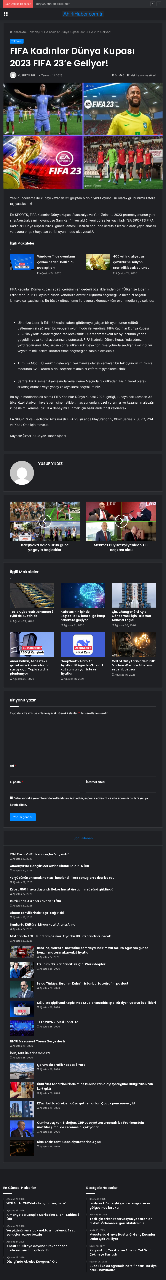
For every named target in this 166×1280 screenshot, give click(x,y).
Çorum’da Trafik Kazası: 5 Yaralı (62, 1065)
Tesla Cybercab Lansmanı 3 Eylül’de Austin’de (32, 614)
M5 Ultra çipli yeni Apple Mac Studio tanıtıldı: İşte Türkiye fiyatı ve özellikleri (96, 1003)
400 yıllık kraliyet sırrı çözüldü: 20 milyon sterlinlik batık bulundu (131, 262)
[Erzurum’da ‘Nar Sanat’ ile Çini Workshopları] (22, 970)
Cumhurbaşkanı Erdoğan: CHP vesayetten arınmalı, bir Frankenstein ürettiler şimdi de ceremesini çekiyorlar (90, 1124)
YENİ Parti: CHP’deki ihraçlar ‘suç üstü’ (39, 854)
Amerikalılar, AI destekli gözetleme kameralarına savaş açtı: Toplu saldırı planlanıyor (29, 667)
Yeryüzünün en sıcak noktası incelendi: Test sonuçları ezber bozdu (80, 3)
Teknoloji (34, 32)
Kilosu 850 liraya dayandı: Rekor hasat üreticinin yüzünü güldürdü (61, 889)
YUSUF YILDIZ (26, 75)
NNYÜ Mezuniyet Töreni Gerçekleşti (37, 1041)
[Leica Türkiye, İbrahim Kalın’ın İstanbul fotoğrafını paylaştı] (22, 989)
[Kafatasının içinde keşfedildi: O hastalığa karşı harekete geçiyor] (83, 595)
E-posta (16, 782)
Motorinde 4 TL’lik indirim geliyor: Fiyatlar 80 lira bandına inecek (60, 936)
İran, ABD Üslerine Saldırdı (30, 1053)
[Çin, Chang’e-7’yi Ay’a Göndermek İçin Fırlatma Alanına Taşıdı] (134, 595)
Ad (13, 765)
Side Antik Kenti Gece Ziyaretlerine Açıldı (69, 1142)
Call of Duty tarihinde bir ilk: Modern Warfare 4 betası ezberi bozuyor (134, 665)
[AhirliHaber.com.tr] (83, 14)
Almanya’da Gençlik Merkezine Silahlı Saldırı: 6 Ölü (49, 866)
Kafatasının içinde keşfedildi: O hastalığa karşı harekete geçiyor (83, 616)
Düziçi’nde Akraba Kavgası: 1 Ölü (35, 901)
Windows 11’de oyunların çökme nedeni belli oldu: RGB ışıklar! (56, 262)
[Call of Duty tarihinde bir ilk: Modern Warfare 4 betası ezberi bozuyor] (134, 644)
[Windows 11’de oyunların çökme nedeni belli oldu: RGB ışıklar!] (22, 262)
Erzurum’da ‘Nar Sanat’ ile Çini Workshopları (71, 964)
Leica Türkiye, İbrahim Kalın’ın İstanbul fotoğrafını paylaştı (83, 983)
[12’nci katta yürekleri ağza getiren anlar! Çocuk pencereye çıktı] (22, 1109)
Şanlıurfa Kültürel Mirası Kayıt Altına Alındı (43, 924)
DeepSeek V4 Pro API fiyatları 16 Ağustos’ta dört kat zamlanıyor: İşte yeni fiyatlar (82, 667)
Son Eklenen (83, 838)
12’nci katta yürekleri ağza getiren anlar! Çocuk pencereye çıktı (86, 1103)
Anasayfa (19, 32)
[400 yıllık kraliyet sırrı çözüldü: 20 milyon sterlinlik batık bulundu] (98, 262)
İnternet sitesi (95, 782)
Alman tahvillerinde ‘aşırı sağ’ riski (37, 913)
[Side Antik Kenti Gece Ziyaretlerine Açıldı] (22, 1148)
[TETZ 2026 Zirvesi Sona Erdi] (22, 1028)
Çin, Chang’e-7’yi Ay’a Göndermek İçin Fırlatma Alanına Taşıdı (131, 616)
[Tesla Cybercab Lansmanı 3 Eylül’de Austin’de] (32, 595)
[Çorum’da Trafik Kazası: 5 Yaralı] (22, 1071)
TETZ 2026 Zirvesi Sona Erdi (58, 1022)
